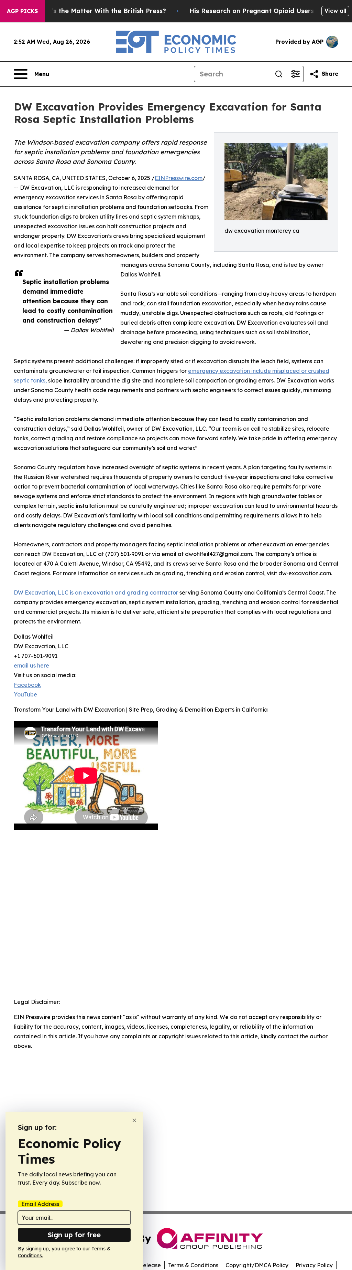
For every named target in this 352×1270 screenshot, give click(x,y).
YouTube (25, 694)
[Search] (279, 74)
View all (335, 10)
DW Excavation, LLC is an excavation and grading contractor (96, 592)
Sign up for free (74, 1234)
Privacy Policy (314, 1265)
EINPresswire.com (178, 178)
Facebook (27, 684)
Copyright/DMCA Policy (257, 1265)
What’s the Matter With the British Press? (100, 11)
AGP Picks (22, 11)
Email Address (40, 1203)
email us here (31, 665)
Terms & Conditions (193, 1265)
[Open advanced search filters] (295, 74)
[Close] (134, 1120)
